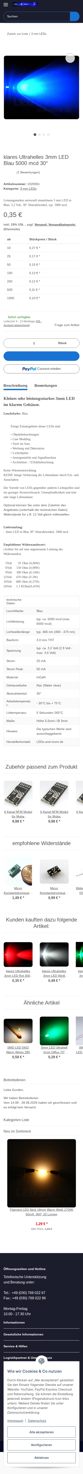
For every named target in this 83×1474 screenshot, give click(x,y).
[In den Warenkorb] (7, 47)
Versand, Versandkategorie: (55, 224)
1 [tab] (35, 134)
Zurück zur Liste (17, 33)
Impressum (15, 1420)
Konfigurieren (41, 1445)
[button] (62, 4)
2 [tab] (39, 134)
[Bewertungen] (41, 1219)
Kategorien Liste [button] (16, 1120)
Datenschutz (37, 1420)
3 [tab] (43, 134)
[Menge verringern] (8, 343)
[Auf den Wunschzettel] (70, 58)
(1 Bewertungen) (28, 172)
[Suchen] (74, 16)
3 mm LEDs (28, 188)
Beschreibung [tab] (15, 386)
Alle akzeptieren (41, 1432)
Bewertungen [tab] (46, 386)
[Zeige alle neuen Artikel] (78, 1131)
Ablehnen (41, 1457)
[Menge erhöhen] (74, 343)
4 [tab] (48, 134)
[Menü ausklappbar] (6, 3)
